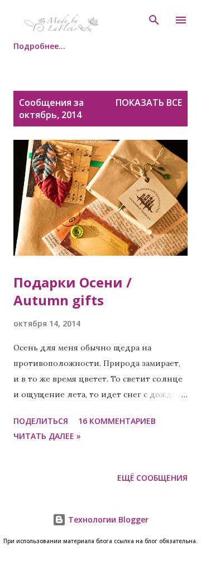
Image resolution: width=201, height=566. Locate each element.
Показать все (149, 102)
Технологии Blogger (107, 519)
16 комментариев (117, 421)
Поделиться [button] (40, 421)
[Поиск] (154, 20)
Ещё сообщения (152, 477)
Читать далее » (47, 436)
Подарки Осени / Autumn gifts (72, 291)
